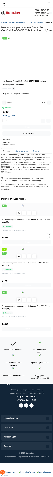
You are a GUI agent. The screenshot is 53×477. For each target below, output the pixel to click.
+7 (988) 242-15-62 (41, 13)
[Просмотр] (19, 213)
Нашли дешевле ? (9, 116)
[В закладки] (48, 121)
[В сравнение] (43, 121)
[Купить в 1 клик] (24, 213)
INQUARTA (45, 457)
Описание (7, 151)
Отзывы (36, 151)
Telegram (33, 472)
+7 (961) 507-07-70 (41, 10)
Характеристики (22, 151)
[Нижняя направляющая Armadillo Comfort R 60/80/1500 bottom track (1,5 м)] (26, 55)
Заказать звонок (41, 15)
